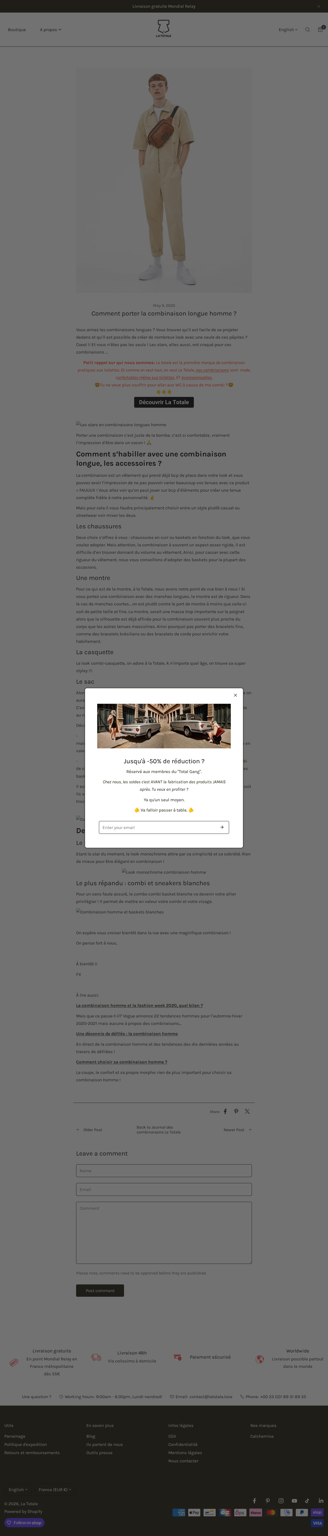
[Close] (235, 695)
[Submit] (222, 827)
